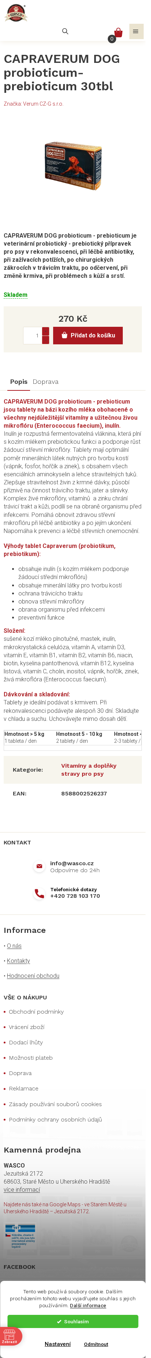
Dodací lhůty (26, 1042)
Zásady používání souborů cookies (55, 1104)
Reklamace (23, 1088)
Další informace (88, 1305)
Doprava (20, 1073)
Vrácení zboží (26, 1027)
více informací (22, 1189)
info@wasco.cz (72, 863)
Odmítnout (96, 1344)
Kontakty (18, 960)
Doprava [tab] (46, 381)
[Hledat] (65, 31)
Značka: (33, 104)
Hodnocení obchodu (33, 975)
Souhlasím (76, 1321)
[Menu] (136, 31)
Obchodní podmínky (36, 1011)
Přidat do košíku (93, 335)
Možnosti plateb (31, 1057)
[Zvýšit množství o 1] (45, 331)
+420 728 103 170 (75, 895)
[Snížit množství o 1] (45, 340)
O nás (14, 945)
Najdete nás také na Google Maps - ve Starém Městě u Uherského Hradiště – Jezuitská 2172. (65, 1208)
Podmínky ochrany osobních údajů (55, 1119)
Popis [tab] (18, 381)
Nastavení (58, 1344)
